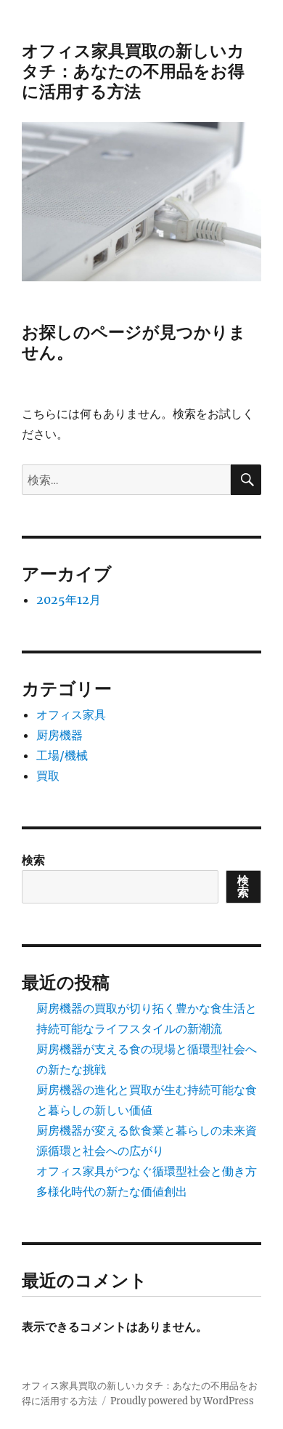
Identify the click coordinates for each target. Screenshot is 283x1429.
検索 (33, 860)
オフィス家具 (71, 714)
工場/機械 (62, 755)
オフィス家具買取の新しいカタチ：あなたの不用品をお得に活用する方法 (133, 71)
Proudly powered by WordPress (182, 1401)
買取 (48, 775)
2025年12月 (68, 599)
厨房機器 (59, 735)
